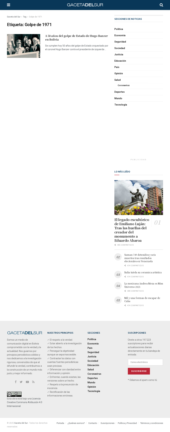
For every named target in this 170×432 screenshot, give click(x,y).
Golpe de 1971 (35, 17)
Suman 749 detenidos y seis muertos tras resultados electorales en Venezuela (140, 258)
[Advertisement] (139, 135)
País (116, 67)
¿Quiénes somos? (76, 423)
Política (118, 29)
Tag (24, 17)
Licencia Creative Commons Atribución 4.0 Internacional (24, 402)
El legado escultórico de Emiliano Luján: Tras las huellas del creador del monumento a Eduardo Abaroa (131, 230)
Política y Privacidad (127, 423)
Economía (120, 35)
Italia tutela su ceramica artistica (143, 272)
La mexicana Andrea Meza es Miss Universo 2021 (143, 285)
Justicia (118, 54)
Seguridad (120, 41)
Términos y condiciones (151, 423)
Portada (60, 423)
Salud (117, 80)
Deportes (119, 92)
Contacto (92, 423)
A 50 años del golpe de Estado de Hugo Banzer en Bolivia (76, 37)
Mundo (118, 98)
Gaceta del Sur (13, 17)
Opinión (118, 73)
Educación (120, 60)
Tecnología (120, 104)
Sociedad (119, 48)
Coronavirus (124, 85)
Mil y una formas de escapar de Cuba (142, 299)
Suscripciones (107, 423)
